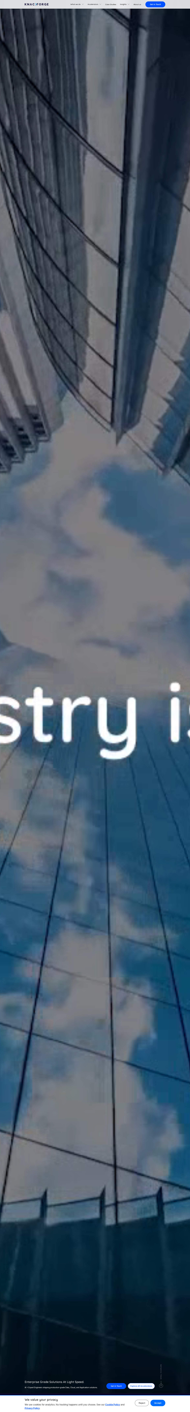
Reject (142, 1403)
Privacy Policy (32, 1408)
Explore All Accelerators (141, 1386)
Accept (157, 1403)
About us (137, 4)
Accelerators (93, 4)
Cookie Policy (112, 1404)
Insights (123, 4)
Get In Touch (155, 4)
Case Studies (110, 4)
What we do (75, 4)
